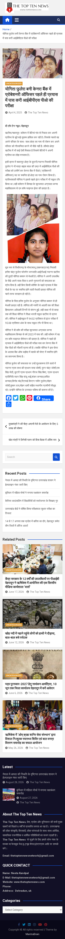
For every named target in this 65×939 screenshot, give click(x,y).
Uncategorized (14, 83)
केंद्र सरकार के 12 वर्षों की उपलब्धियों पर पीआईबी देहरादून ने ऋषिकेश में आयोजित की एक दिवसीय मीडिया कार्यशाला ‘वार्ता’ (32, 583)
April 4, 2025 (15, 112)
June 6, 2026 (15, 693)
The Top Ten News (38, 112)
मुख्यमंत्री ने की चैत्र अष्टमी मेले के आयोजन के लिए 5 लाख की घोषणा (33, 426)
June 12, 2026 (16, 642)
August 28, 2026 (15, 782)
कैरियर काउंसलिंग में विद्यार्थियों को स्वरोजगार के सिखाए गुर (31, 500)
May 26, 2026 (15, 747)
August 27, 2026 (29, 797)
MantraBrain (32, 934)
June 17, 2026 (16, 591)
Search (56, 457)
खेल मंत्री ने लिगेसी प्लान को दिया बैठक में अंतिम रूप (32, 439)
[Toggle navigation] (16, 20)
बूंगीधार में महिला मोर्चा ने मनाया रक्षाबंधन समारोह (26, 492)
